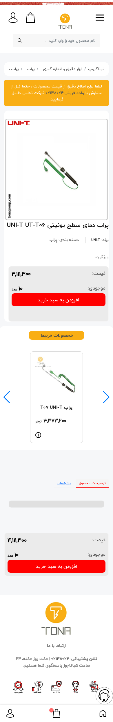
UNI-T (95, 240)
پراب (53, 239)
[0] (56, 712)
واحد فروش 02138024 (64, 92)
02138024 (60, 658)
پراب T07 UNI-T (56, 407)
